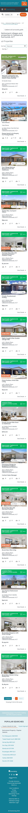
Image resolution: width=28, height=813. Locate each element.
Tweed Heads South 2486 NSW (11, 739)
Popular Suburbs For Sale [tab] (9, 726)
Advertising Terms (14, 794)
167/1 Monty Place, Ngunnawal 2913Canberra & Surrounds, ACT (10, 554)
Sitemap (14, 795)
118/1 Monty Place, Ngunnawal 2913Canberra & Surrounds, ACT (10, 386)
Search (23, 14)
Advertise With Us (14, 799)
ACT (23, 23)
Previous (8, 698)
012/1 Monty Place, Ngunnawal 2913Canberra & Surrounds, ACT (10, 216)
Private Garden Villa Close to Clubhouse (10, 423)
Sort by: (3, 46)
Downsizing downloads (14, 783)
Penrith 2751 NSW (7, 761)
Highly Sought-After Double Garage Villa (11, 339)
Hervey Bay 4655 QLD (8, 742)
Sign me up (24, 3)
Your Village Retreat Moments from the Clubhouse (8, 169)
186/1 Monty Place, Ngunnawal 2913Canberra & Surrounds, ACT (10, 680)
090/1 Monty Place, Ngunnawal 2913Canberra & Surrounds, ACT (10, 174)
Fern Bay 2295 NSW (8, 745)
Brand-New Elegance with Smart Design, (10, 633)
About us (14, 785)
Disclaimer (14, 792)
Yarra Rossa (5, 122)
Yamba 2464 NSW (7, 758)
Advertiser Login (14, 802)
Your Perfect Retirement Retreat (10, 591)
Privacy (14, 790)
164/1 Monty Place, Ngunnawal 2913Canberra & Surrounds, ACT (10, 471)
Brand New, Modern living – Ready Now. (10, 675)
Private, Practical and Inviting (8, 296)
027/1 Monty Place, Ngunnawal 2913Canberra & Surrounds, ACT (10, 302)
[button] (3, 67)
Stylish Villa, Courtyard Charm (9, 211)
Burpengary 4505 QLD (8, 751)
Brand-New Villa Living (9, 550)
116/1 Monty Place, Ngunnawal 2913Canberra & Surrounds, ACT (10, 344)
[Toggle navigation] (2, 9)
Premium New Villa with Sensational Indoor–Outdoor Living (9, 254)
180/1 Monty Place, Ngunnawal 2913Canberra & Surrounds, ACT (10, 259)
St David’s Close (6, 81)
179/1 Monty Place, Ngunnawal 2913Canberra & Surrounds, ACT (10, 513)
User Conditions (14, 788)
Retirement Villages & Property (13, 23)
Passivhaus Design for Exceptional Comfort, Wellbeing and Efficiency (10, 466)
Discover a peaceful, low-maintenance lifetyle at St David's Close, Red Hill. (10, 77)
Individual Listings (14, 801)
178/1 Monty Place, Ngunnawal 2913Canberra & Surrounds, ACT (10, 638)
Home (2, 23)
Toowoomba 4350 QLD (9, 755)
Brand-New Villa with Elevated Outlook (8, 508)
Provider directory (14, 781)
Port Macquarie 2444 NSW (10, 736)
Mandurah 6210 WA (8, 748)
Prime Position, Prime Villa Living (10, 381)
